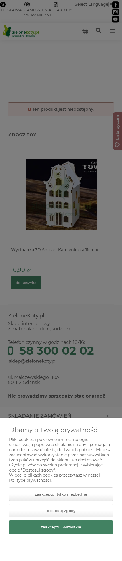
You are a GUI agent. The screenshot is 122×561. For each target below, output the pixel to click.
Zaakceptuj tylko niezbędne (61, 494)
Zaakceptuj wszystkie (61, 527)
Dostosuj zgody (61, 510)
